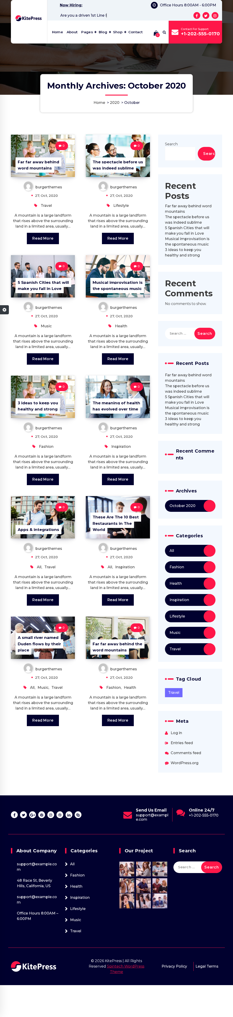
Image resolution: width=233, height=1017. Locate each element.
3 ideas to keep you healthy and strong (38, 406)
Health (121, 326)
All (39, 567)
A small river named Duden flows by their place (39, 643)
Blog (103, 32)
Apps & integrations (38, 529)
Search (171, 144)
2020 (114, 102)
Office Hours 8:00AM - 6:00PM (188, 5)
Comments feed (186, 753)
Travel (46, 205)
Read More (42, 238)
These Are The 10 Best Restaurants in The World (116, 523)
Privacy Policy (174, 966)
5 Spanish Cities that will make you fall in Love (43, 285)
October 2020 (182, 506)
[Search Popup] (164, 32)
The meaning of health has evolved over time (116, 406)
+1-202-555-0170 (200, 33)
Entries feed (182, 743)
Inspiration (121, 446)
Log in (176, 733)
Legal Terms (206, 966)
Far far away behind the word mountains (117, 647)
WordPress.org (184, 763)
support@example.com (205, 817)
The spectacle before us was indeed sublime (118, 165)
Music (46, 326)
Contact (135, 32)
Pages (87, 32)
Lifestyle (121, 205)
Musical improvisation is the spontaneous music (118, 285)
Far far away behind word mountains (38, 165)
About (72, 32)
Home (57, 32)
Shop (117, 32)
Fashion (46, 446)
